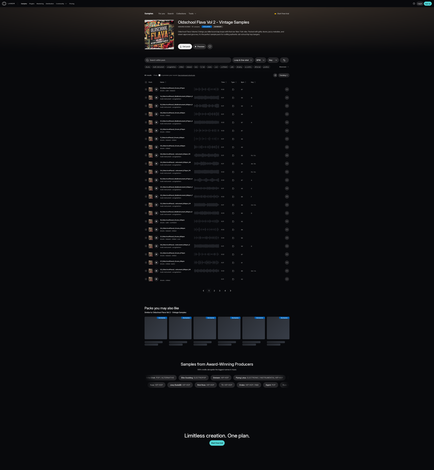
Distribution (50, 4)
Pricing (71, 4)
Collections (181, 13)
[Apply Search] (147, 60)
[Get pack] (162, 328)
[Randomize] (275, 75)
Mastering (40, 4)
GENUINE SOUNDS (184, 27)
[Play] (159, 34)
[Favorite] (210, 46)
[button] (414, 4)
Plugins (31, 4)
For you (162, 13)
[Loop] (233, 89)
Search (171, 13)
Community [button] (60, 4)
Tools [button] (191, 13)
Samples (24, 4)
